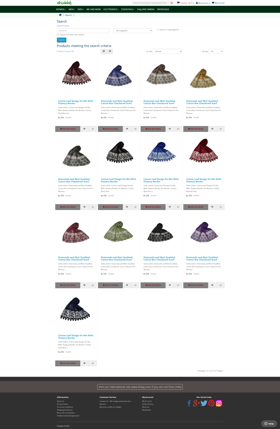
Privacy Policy (62, 404)
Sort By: (149, 51)
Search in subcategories (169, 29)
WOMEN (60, 9)
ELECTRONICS (110, 9)
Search (68, 15)
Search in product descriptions (72, 34)
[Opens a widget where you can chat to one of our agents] (269, 424)
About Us (60, 401)
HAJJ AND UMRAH (145, 9)
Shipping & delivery (64, 410)
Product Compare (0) (65, 51)
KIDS (80, 9)
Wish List (145, 407)
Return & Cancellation (66, 413)
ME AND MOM (94, 9)
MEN (71, 9)
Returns (103, 404)
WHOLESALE (163, 9)
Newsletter (146, 410)
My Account (147, 401)
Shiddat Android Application (68, 415)
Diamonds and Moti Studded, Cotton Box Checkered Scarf (117, 102)
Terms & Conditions (65, 407)
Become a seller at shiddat (110, 407)
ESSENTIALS (127, 9)
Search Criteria (63, 26)
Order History (147, 404)
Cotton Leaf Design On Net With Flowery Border (75, 102)
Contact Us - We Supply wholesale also (115, 401)
